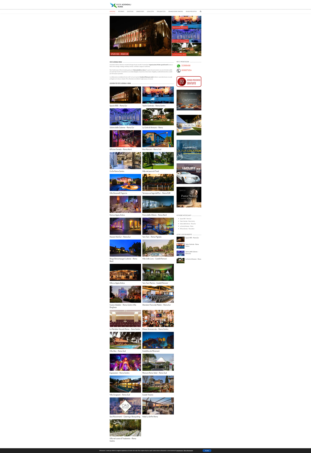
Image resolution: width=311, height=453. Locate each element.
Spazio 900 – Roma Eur (118, 105)
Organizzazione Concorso (175, 11)
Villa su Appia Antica (117, 283)
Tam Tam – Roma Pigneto (151, 236)
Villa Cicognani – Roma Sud (120, 394)
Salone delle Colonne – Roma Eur (122, 127)
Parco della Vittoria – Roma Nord (154, 215)
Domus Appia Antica (117, 215)
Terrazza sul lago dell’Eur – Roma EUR (156, 193)
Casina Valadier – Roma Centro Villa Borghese (123, 306)
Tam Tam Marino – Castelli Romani (155, 283)
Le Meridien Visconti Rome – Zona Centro (125, 329)
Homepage (112, 11)
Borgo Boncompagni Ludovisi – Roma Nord (123, 259)
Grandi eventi (140, 11)
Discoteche (130, 11)
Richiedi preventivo (191, 11)
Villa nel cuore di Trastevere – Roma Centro (123, 439)
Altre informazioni (188, 450)
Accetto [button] (207, 450)
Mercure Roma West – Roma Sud (154, 373)
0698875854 (186, 70)
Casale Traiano (147, 394)
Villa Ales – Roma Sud (118, 351)
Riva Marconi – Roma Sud (151, 149)
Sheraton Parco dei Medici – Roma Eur (156, 305)
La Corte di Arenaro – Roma (152, 127)
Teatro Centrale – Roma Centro (153, 105)
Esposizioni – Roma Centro (119, 373)
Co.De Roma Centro (117, 171)
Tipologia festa (161, 11)
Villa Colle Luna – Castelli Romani (154, 258)
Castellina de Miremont (150, 351)
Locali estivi (150, 11)
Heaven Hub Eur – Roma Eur (120, 236)
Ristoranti (121, 11)
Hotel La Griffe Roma (150, 416)
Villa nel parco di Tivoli (150, 171)
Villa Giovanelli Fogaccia (118, 193)
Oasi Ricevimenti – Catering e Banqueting (125, 416)
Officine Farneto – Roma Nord (121, 149)
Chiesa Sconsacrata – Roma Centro (155, 329)
